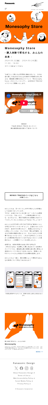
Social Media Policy (23, 381)
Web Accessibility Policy (23, 378)
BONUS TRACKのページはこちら (24, 196)
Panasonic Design (24, 363)
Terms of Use (23, 375)
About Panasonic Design (23, 373)
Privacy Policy (23, 384)
